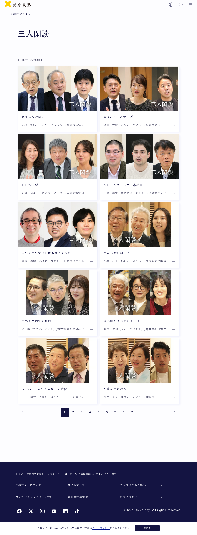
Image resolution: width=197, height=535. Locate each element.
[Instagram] (42, 511)
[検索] (180, 4)
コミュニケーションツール (63, 473)
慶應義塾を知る (35, 473)
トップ (19, 473)
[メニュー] (190, 4)
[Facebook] (19, 511)
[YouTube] (53, 511)
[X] (30, 511)
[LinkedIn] (65, 511)
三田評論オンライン (92, 473)
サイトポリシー (101, 528)
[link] (22, 412)
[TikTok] (77, 511)
